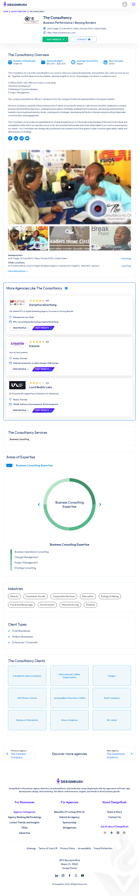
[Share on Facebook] (10, 138)
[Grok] (124, 832)
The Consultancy (57, 17)
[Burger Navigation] (134, 4)
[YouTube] (82, 875)
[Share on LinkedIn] (16, 138)
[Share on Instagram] (21, 138)
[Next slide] (100, 504)
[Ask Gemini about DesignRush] (111, 832)
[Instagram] (63, 875)
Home (5, 12)
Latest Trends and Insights (25, 822)
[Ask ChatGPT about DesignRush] (118, 832)
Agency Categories (24, 811)
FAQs (25, 827)
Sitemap (31, 848)
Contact (82, 39)
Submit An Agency (69, 817)
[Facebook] (69, 875)
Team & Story (114, 811)
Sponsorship (69, 822)
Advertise (24, 832)
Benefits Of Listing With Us (69, 811)
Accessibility (84, 848)
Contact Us (114, 817)
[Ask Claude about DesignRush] (105, 832)
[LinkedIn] (56, 875)
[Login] (124, 4)
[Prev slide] (39, 504)
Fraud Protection (103, 848)
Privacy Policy (67, 848)
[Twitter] (76, 875)
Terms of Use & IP (47, 848)
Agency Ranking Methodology (24, 817)
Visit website (54, 39)
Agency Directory (19, 12)
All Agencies (69, 827)
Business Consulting (19, 439)
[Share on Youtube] (27, 138)
